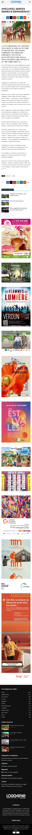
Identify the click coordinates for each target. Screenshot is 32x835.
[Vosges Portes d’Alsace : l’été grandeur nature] (5, 195)
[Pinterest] (14, 17)
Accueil (2, 5)
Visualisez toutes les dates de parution (12, 778)
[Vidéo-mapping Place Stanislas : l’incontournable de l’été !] (5, 209)
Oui (14, 832)
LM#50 (13, 175)
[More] (28, 17)
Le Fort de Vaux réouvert (16, 201)
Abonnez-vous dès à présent (9, 766)
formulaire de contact (24, 815)
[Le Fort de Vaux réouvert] (5, 202)
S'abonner (4, 764)
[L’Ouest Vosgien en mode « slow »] (5, 741)
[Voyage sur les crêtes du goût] (5, 749)
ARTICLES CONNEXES (7, 190)
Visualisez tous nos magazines (10, 772)
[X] (11, 17)
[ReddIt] (24, 17)
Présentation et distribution (9, 756)
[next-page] (5, 215)
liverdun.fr (3, 169)
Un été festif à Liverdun (16, 733)
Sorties (7, 5)
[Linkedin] (21, 17)
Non (18, 832)
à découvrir (8, 175)
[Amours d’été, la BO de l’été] (5, 727)
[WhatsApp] (17, 17)
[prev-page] (2, 215)
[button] (2, 2)
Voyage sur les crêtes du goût (17, 747)
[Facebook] (7, 17)
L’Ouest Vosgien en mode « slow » (18, 740)
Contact (3, 782)
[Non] (30, 829)
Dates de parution (6, 776)
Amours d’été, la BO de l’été (17, 725)
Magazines (4, 770)
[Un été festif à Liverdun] (5, 734)
